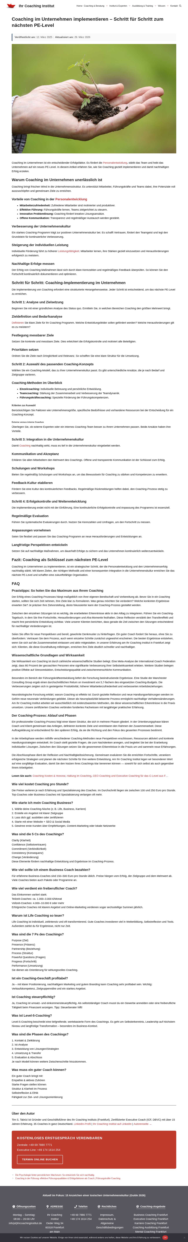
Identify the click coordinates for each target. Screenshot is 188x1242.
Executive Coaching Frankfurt (151, 1219)
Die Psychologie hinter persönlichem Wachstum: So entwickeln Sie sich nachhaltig (54, 1175)
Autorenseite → (143, 1123)
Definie (16, 322)
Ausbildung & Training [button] (142, 6)
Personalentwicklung (114, 162)
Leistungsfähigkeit (68, 251)
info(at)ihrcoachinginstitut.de (25, 1223)
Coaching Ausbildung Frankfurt (151, 1227)
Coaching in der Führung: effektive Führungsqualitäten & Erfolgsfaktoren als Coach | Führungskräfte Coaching (67, 1178)
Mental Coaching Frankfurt (150, 1231)
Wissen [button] (161, 6)
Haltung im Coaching (79, 775)
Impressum (106, 1214)
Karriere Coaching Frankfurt (151, 1223)
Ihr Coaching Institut (36, 6)
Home (79, 6)
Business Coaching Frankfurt (151, 1214)
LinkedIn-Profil (82, 1123)
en (22, 322)
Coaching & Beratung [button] (94, 6)
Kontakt (174, 6)
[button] (180, 5)
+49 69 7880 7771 (81, 1214)
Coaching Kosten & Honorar (49, 775)
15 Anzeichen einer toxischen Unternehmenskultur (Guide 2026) (105, 1195)
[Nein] (184, 1237)
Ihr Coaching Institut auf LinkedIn (112, 1123)
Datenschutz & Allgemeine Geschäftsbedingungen (109, 1223)
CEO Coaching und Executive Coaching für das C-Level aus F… (130, 775)
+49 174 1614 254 (81, 1219)
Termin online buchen (40, 1159)
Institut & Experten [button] (118, 6)
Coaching (25, 445)
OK (165, 1237)
